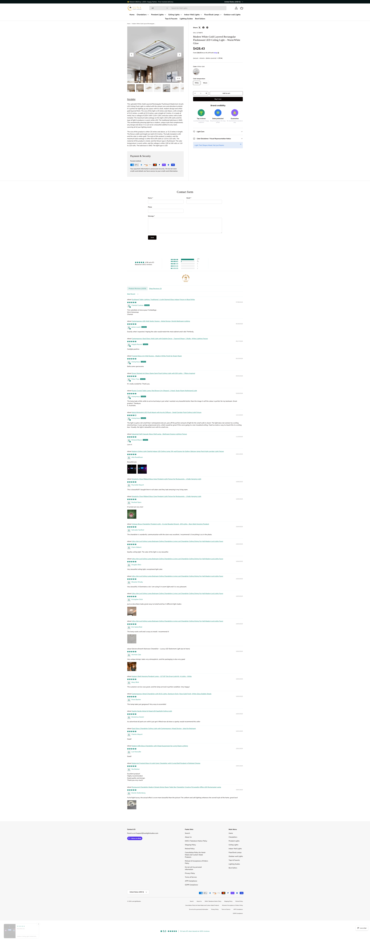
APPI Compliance (191, 881)
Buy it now (218, 99)
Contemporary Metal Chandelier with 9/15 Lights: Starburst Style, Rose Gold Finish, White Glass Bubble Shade (171, 694)
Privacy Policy (190, 873)
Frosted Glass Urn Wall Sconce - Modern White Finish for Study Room (157, 356)
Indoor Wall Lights (192, 14)
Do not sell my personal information (198, 909)
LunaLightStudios (136, 901)
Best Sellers (200, 18)
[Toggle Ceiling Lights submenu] (181, 14)
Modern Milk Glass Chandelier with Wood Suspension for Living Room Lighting (160, 746)
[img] (144, 262)
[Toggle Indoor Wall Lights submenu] (201, 14)
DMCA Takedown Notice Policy (196, 841)
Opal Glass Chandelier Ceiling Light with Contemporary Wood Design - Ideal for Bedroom (164, 728)
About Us (188, 837)
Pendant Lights (157, 14)
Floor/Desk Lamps (211, 14)
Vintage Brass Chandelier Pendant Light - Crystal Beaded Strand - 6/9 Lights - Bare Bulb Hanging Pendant (170, 524)
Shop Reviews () (155, 288)
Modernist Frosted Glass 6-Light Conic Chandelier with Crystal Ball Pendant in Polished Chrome (166, 763)
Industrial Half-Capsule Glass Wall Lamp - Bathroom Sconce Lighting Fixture (159, 434)
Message (151, 216)
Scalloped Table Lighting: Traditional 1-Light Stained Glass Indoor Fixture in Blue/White (163, 299)
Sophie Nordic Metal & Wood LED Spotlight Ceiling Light (152, 711)
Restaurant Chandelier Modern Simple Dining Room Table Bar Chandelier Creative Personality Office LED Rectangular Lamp (176, 787)
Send (152, 237)
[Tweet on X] (199, 27)
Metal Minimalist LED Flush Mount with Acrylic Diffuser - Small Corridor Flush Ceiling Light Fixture (166, 412)
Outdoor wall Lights (232, 14)
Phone (150, 207)
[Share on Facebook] (203, 27)
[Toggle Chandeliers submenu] (148, 14)
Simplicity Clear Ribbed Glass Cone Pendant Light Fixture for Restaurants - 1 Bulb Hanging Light (166, 479)
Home (132, 14)
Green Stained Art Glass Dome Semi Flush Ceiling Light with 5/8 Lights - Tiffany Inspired (163, 373)
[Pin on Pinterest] (207, 27)
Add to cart (226, 93)
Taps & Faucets (171, 18)
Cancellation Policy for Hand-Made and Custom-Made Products (195, 854)
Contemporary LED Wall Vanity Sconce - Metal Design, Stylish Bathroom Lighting (161, 321)
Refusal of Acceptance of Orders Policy (232, 905)
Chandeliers (142, 14)
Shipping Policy (190, 845)
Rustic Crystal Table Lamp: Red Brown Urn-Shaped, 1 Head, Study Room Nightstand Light (164, 391)
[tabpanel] (155, 125)
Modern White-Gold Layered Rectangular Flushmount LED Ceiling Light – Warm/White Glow (143, 23)
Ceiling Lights (174, 14)
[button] (242, 8)
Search (187, 833)
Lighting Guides (186, 18)
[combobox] (187, 8)
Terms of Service (191, 877)
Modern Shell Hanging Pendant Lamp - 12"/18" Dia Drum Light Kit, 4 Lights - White (162, 676)
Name (150, 198)
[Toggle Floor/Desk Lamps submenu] (221, 14)
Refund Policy (190, 849)
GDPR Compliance (191, 885)
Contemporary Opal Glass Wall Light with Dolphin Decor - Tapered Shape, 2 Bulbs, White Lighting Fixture (170, 339)
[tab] (131, 99)
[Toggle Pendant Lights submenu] (165, 14)
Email (188, 198)
